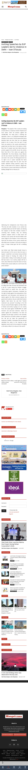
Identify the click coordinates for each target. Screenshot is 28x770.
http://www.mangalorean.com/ (14, 395)
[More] (6, 114)
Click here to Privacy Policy (20, 735)
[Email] (15, 109)
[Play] (14, 276)
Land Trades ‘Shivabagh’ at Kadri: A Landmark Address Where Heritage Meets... (18, 557)
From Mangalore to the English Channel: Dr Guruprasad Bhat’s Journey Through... (17, 565)
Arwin (17, 759)
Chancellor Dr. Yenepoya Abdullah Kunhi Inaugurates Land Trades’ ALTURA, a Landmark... (17, 581)
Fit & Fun (22, 750)
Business (13, 753)
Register (11, 514)
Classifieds (12, 576)
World (21, 755)
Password (3, 507)
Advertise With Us (15, 755)
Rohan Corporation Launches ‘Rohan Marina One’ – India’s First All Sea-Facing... (20, 632)
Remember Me (13, 510)
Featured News (5, 552)
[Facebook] (10, 744)
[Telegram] (24, 111)
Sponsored (4, 617)
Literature (8, 755)
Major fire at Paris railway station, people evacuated (7, 382)
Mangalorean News (9, 40)
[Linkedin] (6, 109)
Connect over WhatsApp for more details (11, 422)
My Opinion (23, 753)
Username (3, 503)
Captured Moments (6, 650)
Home (2, 40)
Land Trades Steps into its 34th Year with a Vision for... (20, 610)
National (8, 753)
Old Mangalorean (20, 752)
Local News (16, 40)
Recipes (17, 750)
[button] (2, 7)
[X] (18, 744)
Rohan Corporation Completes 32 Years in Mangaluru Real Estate (17, 588)
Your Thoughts (12, 752)
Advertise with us (6, 418)
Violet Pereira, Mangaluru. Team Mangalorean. (11, 52)
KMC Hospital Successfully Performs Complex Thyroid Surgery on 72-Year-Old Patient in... (7, 632)
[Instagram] (14, 744)
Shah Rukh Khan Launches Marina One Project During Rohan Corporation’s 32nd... (12, 544)
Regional (3, 753)
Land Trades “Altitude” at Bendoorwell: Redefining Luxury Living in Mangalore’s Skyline (17, 573)
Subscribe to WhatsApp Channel (9, 431)
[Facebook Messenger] (21, 111)
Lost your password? (14, 512)
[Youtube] (9, 109)
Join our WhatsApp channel (8, 427)
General (17, 753)
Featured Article (6, 519)
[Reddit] (4, 109)
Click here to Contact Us (7, 735)
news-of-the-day (8, 374)
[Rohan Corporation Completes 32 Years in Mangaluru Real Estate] (5, 589)
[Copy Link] (18, 109)
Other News (5, 752)
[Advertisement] (14, 23)
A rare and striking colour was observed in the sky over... (11, 674)
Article (3, 540)
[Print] (12, 109)
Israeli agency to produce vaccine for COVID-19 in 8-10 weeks (20, 382)
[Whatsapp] (3, 114)
